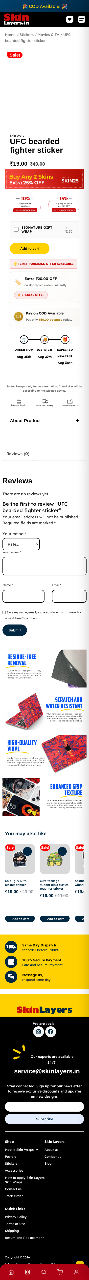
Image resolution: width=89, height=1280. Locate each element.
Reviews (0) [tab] (17, 453)
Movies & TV (48, 34)
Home (10, 34)
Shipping (12, 1231)
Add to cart (29, 248)
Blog (47, 1163)
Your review (11, 552)
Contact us (13, 1189)
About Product (25, 420)
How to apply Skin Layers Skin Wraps (24, 1180)
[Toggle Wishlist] (27, 851)
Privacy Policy (16, 1217)
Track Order (14, 1196)
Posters (10, 1156)
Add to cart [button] (20, 919)
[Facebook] (50, 1031)
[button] (81, 19)
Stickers (27, 34)
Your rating (14, 533)
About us (51, 1150)
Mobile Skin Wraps (19, 1150)
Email (56, 585)
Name (7, 585)
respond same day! (36, 980)
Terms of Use (15, 1224)
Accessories (14, 1170)
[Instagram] (38, 1031)
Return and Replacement (24, 1238)
